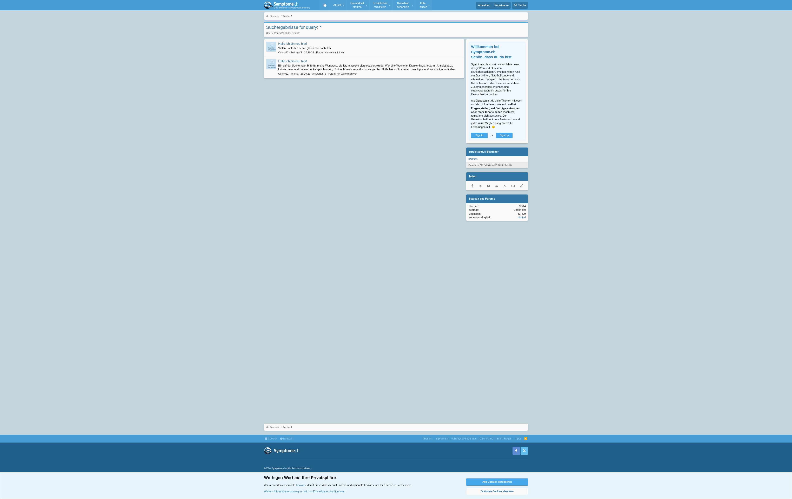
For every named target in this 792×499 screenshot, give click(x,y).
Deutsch (287, 438)
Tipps (518, 438)
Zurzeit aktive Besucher (484, 151)
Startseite (325, 5)
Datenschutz (487, 438)
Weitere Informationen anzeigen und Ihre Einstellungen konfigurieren (304, 491)
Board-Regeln (504, 438)
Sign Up (504, 135)
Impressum (442, 438)
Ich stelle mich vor (335, 52)
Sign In (479, 135)
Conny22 (279, 33)
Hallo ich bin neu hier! (292, 43)
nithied (522, 217)
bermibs (472, 159)
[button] (338, 5)
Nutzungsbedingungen (464, 438)
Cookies (272, 438)
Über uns (427, 438)
